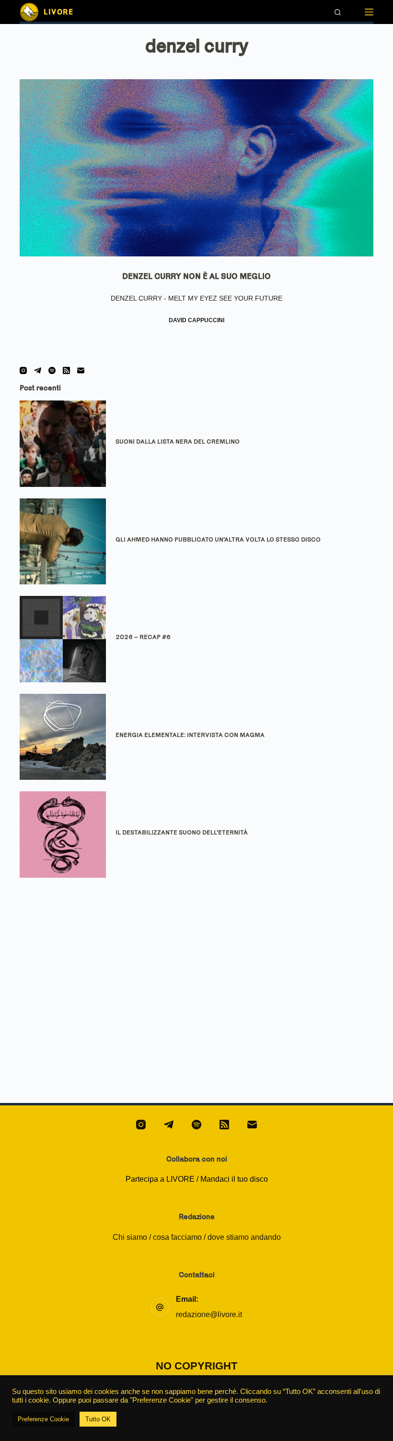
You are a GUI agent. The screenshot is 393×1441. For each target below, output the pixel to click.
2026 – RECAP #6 (143, 637)
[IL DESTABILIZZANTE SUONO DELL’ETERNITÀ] (63, 834)
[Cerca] (338, 12)
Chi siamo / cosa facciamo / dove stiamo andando (197, 1237)
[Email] (80, 370)
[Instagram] (23, 370)
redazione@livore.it (209, 1314)
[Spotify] (52, 370)
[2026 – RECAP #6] (63, 639)
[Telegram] (37, 370)
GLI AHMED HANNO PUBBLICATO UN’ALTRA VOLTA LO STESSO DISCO (218, 539)
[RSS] (66, 370)
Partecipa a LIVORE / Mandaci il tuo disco (197, 1179)
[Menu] (369, 12)
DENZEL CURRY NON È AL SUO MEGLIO (196, 276)
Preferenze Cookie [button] (43, 1419)
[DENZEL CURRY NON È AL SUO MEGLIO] (196, 167)
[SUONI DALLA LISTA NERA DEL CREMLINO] (63, 443)
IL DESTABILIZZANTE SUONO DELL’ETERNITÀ (182, 832)
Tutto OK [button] (98, 1419)
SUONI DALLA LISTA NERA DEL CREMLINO (178, 441)
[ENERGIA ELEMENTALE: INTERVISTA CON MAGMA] (63, 737)
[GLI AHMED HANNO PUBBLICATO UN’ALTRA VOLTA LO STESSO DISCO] (63, 541)
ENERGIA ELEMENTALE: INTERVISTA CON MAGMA (190, 735)
